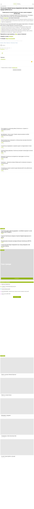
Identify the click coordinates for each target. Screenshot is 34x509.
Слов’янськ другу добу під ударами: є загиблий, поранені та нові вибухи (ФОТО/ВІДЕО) (16, 231)
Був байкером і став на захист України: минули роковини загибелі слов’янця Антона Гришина (15, 135)
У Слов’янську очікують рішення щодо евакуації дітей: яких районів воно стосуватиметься (16, 168)
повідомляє (5, 18)
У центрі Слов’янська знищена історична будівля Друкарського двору (16, 236)
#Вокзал (16, 42)
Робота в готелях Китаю (6, 395)
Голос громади (6, 264)
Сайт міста (3, 45)
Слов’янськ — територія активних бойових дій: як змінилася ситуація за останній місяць (16, 163)
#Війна (5, 42)
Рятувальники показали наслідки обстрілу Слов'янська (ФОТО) (16, 241)
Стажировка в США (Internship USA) (8, 436)
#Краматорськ (8, 42)
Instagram (11, 36)
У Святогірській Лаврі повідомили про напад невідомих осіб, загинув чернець (15, 245)
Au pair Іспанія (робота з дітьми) (8, 456)
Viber (16, 34)
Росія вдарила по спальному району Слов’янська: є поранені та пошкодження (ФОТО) (14, 129)
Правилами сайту (14, 67)
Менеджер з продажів (6, 415)
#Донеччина (2, 42)
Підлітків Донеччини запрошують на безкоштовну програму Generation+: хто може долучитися (16, 141)
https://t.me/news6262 (10, 38)
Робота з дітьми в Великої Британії (8, 374)
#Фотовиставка (13, 42)
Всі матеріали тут (17, 278)
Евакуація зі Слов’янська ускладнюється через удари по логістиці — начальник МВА (15, 157)
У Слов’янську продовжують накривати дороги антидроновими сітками (16, 145)
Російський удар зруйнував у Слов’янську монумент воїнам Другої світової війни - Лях (17, 151)
